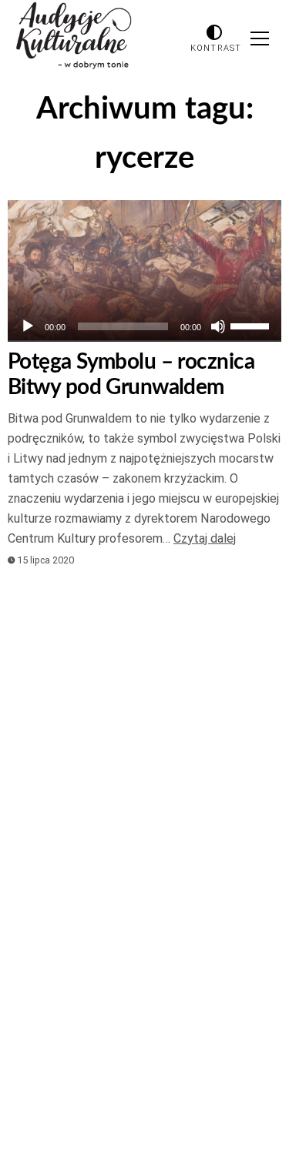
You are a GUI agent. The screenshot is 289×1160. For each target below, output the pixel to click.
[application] (144, 326)
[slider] (252, 325)
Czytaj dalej (204, 538)
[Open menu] (260, 38)
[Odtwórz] (27, 326)
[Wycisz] (218, 326)
